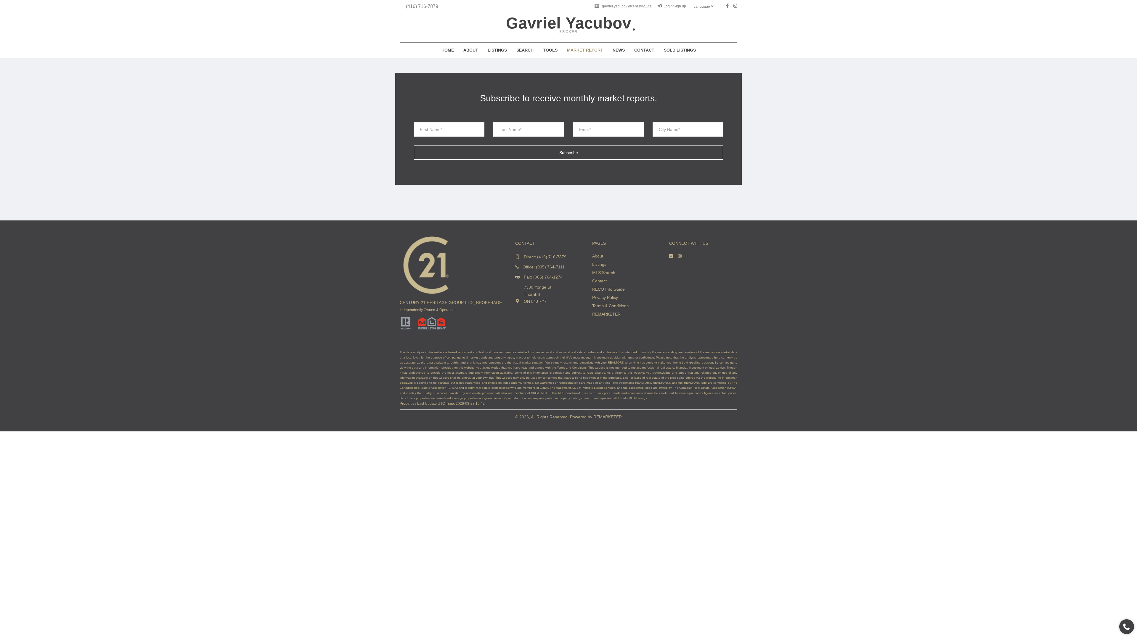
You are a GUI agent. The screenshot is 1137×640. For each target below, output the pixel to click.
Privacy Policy (605, 297)
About (470, 50)
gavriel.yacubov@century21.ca (627, 6)
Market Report (585, 50)
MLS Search (603, 272)
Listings (497, 50)
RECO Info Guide (608, 289)
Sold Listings (680, 50)
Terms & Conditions (610, 305)
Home (447, 50)
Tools (550, 50)
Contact (644, 50)
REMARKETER (606, 314)
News (619, 50)
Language (702, 6)
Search (525, 50)
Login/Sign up (675, 6)
